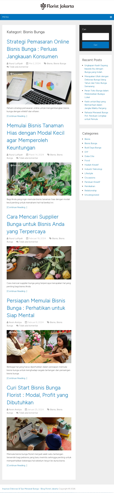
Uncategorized (92, 194)
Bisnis (50, 63)
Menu (5, 17)
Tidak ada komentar (18, 66)
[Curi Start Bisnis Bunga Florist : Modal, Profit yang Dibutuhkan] (39, 433)
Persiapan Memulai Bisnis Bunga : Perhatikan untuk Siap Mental (36, 307)
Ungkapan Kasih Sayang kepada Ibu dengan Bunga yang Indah (96, 68)
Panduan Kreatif (92, 182)
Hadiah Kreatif (92, 164)
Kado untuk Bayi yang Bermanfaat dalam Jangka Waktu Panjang (95, 104)
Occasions (90, 177)
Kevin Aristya (15, 322)
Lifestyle (89, 173)
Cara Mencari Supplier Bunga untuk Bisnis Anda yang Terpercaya (35, 224)
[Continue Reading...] (17, 116)
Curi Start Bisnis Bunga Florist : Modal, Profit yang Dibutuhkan (37, 395)
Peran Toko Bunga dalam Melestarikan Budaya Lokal (97, 94)
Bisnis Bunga (60, 63)
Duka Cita (89, 156)
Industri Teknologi (93, 169)
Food (87, 160)
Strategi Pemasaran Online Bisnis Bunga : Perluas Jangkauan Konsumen (38, 49)
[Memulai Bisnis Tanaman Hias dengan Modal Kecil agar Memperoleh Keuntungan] (39, 179)
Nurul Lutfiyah (16, 63)
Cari (84, 29)
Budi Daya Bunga (93, 147)
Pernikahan (90, 186)
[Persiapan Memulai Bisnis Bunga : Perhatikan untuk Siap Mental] (39, 346)
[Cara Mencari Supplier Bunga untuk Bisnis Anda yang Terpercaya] (39, 262)
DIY (86, 152)
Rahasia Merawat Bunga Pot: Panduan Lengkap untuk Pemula (96, 115)
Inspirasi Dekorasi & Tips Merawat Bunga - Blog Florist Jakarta (30, 489)
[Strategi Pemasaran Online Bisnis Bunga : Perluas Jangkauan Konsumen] (39, 87)
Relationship (91, 190)
